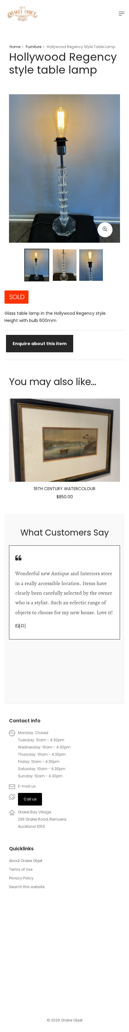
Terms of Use (20, 869)
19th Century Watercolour (64, 489)
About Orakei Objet (25, 860)
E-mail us (27, 786)
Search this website (26, 886)
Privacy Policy (21, 878)
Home (15, 46)
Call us (30, 799)
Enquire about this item (40, 344)
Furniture (33, 46)
